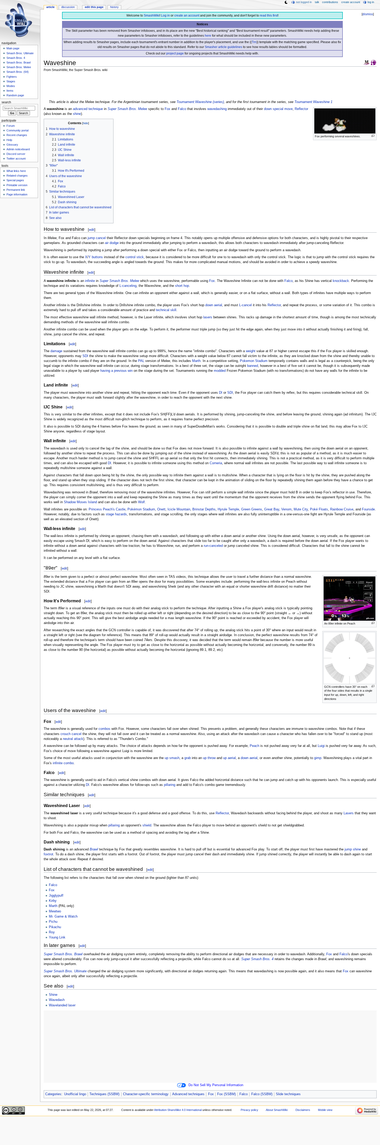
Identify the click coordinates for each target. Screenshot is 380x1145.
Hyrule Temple (228, 509)
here (208, 35)
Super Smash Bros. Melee (127, 109)
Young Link (57, 937)
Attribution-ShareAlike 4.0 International (178, 1109)
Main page (12, 48)
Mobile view (325, 1109)
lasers (207, 317)
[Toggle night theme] (286, 2)
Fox (167, 109)
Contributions (330, 2)
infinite (90, 281)
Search (6, 102)
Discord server (15, 153)
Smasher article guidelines (223, 47)
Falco (182, 109)
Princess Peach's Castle (107, 509)
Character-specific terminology (146, 1094)
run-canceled (213, 546)
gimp (317, 758)
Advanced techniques (188, 1094)
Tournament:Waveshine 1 (313, 102)
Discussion (68, 7)
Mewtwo (55, 911)
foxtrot (48, 854)
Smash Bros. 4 (15, 57)
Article (50, 7)
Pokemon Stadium (254, 361)
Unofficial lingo (75, 1094)
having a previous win (116, 371)
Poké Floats (319, 509)
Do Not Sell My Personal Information (215, 1085)
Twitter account (16, 158)
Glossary (12, 144)
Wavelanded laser (62, 1005)
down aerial (213, 305)
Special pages (15, 180)
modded (220, 371)
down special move (278, 109)
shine (77, 114)
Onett (161, 509)
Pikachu (55, 927)
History (114, 7)
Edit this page (94, 7)
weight (250, 351)
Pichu (53, 921)
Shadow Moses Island (80, 502)
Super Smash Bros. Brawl (63, 954)
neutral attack (73, 739)
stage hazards (116, 514)
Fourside (368, 509)
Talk (317, 2)
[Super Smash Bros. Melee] (366, 62)
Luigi (321, 746)
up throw (209, 758)
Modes (10, 86)
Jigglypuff (56, 895)
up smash (172, 758)
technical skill (166, 310)
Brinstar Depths (204, 509)
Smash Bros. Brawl (18, 62)
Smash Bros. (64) (17, 71)
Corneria (216, 463)
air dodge (112, 243)
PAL (141, 361)
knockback (341, 281)
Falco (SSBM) (261, 1094)
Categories (53, 1094)
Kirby (53, 901)
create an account (186, 15)
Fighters (11, 76)
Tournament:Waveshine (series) (200, 102)
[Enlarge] (373, 136)
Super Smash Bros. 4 (257, 959)
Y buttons (95, 257)
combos (104, 729)
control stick (134, 257)
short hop (182, 286)
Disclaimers (302, 1109)
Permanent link (15, 189)
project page (175, 53)
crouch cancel (70, 734)
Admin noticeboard (18, 149)
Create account (350, 2)
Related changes (17, 175)
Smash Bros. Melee (18, 67)
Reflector (301, 109)
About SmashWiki (277, 1109)
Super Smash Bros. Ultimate (65, 971)
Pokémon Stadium (141, 509)
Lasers (349, 813)
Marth (196, 361)
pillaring (169, 785)
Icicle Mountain (179, 509)
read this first (269, 15)
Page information (16, 194)
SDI (85, 356)
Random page (15, 95)
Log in (165, 15)
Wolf (141, 502)
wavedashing (217, 109)
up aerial (229, 758)
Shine (53, 995)
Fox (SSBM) (226, 1094)
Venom (286, 509)
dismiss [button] (367, 14)
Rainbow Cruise (341, 509)
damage (56, 351)
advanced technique (88, 109)
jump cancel (97, 238)
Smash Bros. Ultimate (20, 53)
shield (146, 825)
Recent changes (16, 135)
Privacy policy (249, 1109)
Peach (254, 746)
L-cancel (245, 305)
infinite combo (63, 763)
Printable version (16, 185)
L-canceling (127, 286)
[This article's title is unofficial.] (373, 62)
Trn (254, 42)
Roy (52, 932)
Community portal (17, 130)
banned (252, 366)
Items (9, 90)
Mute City (301, 509)
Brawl (94, 849)
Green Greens (251, 509)
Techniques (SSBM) (104, 1094)
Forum (10, 125)
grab (187, 758)
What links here (16, 170)
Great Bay (271, 509)
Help (9, 139)
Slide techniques (288, 1094)
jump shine (353, 849)
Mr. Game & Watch (63, 916)
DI (220, 392)
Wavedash (57, 1000)
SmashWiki (151, 15)
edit (91, 230)
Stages (10, 81)
